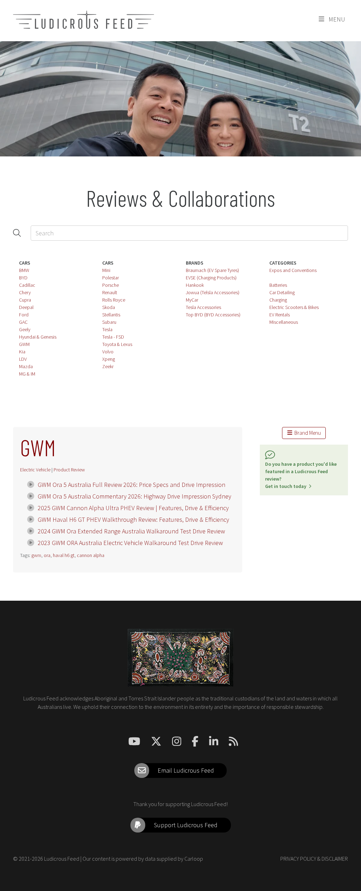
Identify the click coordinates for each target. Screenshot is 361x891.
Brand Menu (306, 432)
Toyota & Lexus (117, 344)
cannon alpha (90, 555)
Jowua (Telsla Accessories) (212, 292)
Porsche (110, 285)
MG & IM (27, 374)
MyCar (192, 300)
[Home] (83, 20)
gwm (36, 555)
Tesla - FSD (113, 337)
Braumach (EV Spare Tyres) (212, 270)
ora (47, 555)
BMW (24, 270)
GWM (24, 344)
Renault (109, 292)
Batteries (278, 285)
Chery (25, 292)
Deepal (26, 307)
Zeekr (108, 366)
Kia (22, 351)
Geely (24, 329)
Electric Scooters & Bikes (294, 307)
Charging (278, 300)
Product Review (69, 469)
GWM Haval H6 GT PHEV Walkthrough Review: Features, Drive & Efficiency (133, 519)
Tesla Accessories (203, 307)
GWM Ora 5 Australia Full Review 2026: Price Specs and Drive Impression (131, 485)
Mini (106, 270)
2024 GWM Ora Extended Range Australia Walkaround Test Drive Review (131, 531)
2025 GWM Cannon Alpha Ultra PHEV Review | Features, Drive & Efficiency (133, 508)
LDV (23, 359)
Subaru (109, 322)
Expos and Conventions (293, 270)
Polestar (110, 277)
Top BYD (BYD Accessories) (213, 314)
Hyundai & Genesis (37, 337)
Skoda (108, 307)
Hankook (195, 285)
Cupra (25, 300)
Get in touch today (286, 486)
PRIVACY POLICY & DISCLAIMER (314, 858)
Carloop (193, 858)
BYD (23, 277)
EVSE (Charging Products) (211, 277)
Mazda (26, 366)
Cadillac (27, 285)
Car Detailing (282, 292)
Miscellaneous (283, 322)
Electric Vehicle (35, 469)
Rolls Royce (113, 300)
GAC (23, 322)
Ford (24, 314)
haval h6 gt (63, 555)
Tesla (107, 329)
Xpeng (108, 359)
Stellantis (111, 314)
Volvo (108, 351)
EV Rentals (279, 314)
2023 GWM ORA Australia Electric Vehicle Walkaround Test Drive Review (130, 543)
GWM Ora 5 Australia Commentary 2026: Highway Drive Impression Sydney (134, 496)
